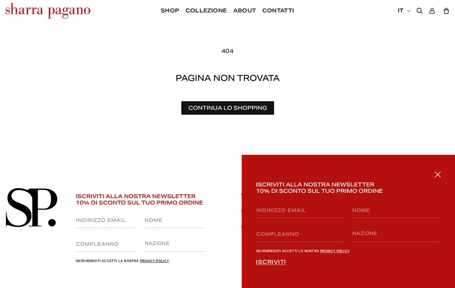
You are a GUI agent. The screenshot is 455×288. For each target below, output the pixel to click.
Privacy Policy (334, 251)
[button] (244, 10)
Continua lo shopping (227, 107)
